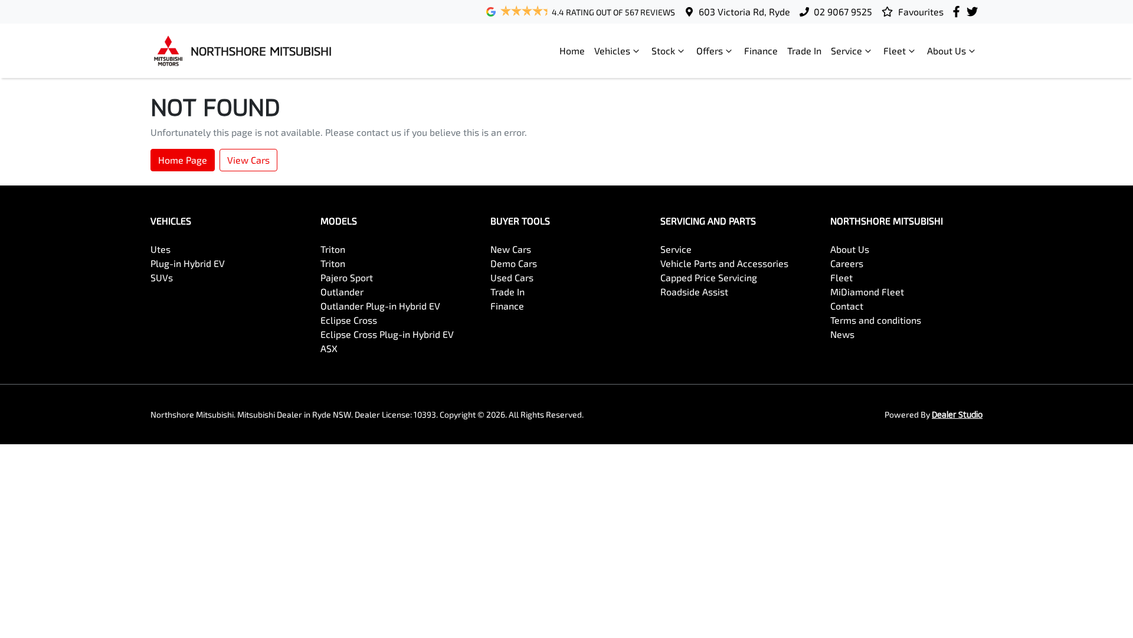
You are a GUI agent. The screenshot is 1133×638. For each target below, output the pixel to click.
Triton (332, 249)
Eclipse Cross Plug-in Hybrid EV (387, 334)
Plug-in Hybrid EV (187, 263)
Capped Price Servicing (708, 277)
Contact (846, 305)
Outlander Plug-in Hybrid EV (380, 305)
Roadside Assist (694, 291)
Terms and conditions (875, 319)
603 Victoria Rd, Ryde (744, 11)
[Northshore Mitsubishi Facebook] (959, 11)
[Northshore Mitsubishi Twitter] (975, 11)
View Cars (248, 159)
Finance (761, 50)
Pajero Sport (346, 277)
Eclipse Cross (348, 319)
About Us (946, 50)
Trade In (804, 50)
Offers (709, 50)
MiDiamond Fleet (867, 291)
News (842, 334)
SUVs (161, 277)
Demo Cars (513, 263)
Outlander (342, 291)
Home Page (182, 159)
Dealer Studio (957, 414)
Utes (160, 249)
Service (846, 50)
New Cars (510, 249)
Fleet (894, 50)
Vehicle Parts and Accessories (724, 263)
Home (572, 50)
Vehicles (612, 50)
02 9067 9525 (843, 11)
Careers (846, 263)
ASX (329, 348)
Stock (663, 50)
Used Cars (511, 277)
